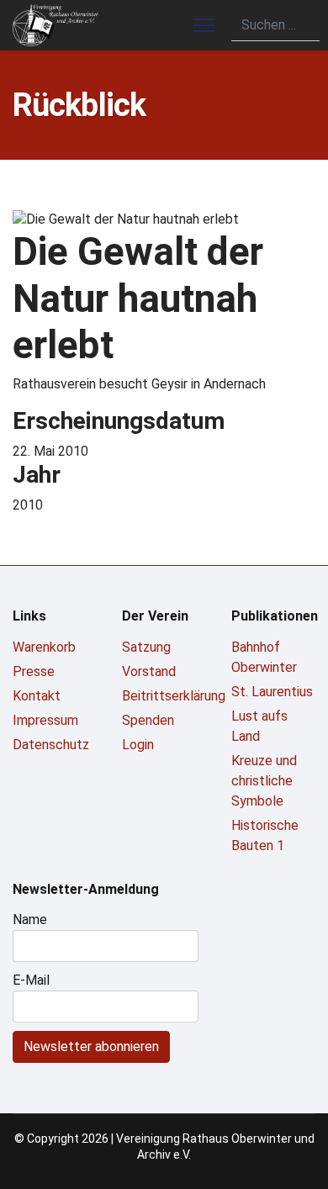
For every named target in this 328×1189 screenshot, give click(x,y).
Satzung (146, 647)
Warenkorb (44, 647)
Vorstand (149, 671)
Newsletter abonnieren (91, 1046)
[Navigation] (203, 25)
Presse (34, 671)
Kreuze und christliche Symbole (264, 781)
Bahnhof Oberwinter (264, 657)
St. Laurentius (272, 692)
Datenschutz (51, 745)
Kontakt (37, 696)
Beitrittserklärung (164, 696)
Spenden (148, 720)
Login (138, 745)
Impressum (45, 720)
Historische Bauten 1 (265, 835)
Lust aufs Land (259, 726)
